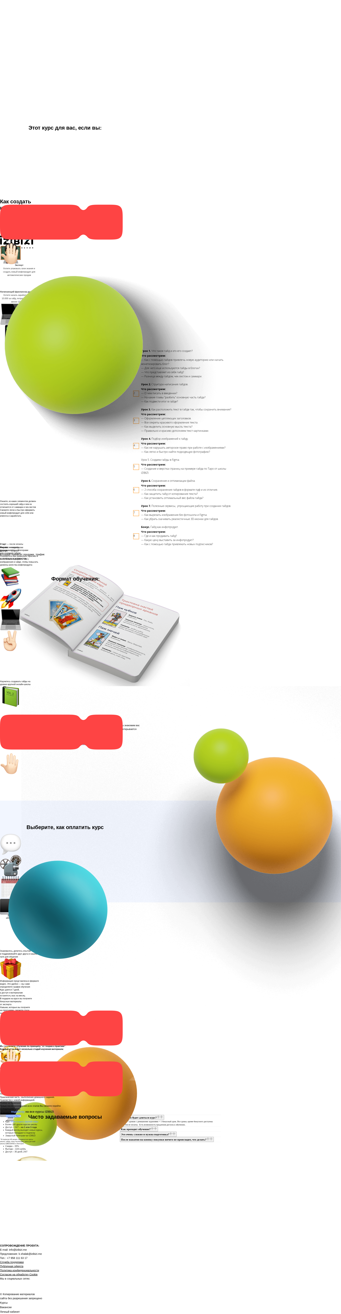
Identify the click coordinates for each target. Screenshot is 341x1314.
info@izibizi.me (18, 1249)
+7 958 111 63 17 (17, 1258)
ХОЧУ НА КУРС (10, 751)
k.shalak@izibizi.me (30, 1253)
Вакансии (6, 1307)
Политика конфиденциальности (19, 1270)
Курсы (4, 1302)
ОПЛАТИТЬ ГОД (13, 1116)
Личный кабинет (10, 1311)
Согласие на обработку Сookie (19, 1274)
